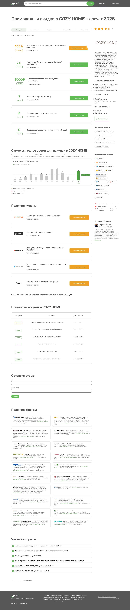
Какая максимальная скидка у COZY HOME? (32, 571)
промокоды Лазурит (36, 501)
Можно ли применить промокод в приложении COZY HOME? (38, 546)
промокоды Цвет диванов (68, 457)
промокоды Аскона (59, 524)
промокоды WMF (17, 492)
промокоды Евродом (19, 479)
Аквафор (110, 142)
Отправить (15, 396)
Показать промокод (77, 48)
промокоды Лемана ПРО (68, 423)
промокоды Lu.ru (76, 487)
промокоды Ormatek (18, 515)
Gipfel (106, 146)
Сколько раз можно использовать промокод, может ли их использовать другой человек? (49, 561)
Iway (97, 138)
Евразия (107, 135)
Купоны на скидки (17, 581)
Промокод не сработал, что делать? (28, 556)
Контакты (116, 598)
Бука (110, 131)
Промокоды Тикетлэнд (26, 436)
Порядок (98, 146)
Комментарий (15, 387)
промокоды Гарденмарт (37, 524)
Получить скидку (79, 64)
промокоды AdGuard (83, 433)
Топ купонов (115, 3)
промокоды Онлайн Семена (69, 513)
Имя (12, 380)
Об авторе (98, 240)
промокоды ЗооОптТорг (26, 457)
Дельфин (98, 135)
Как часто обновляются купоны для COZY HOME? (34, 566)
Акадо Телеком (100, 131)
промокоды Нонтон (42, 421)
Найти (90, 3)
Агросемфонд (100, 142)
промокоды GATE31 (66, 446)
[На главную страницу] (15, 4)
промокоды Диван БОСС (32, 446)
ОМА (104, 138)
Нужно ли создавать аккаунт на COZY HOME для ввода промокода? (41, 551)
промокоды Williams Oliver (61, 481)
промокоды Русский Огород (69, 503)
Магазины (101, 3)
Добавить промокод (102, 119)
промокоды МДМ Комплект (20, 470)
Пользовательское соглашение (107, 597)
